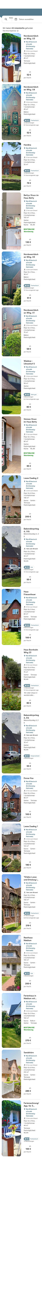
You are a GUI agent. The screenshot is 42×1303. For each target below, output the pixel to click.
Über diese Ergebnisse (9, 31)
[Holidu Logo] (13, 12)
